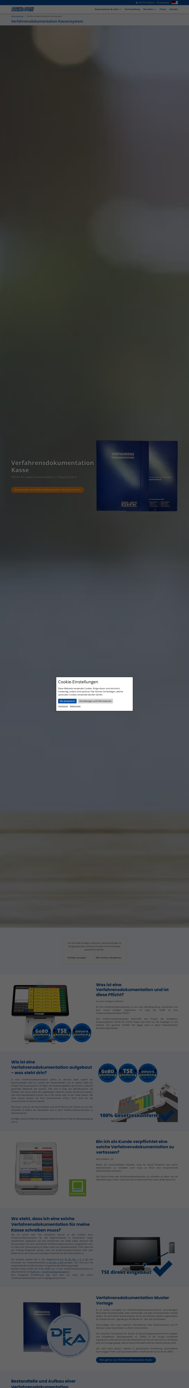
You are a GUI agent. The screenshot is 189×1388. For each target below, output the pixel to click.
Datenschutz (75, 706)
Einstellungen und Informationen (95, 701)
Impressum (63, 706)
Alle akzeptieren (67, 701)
